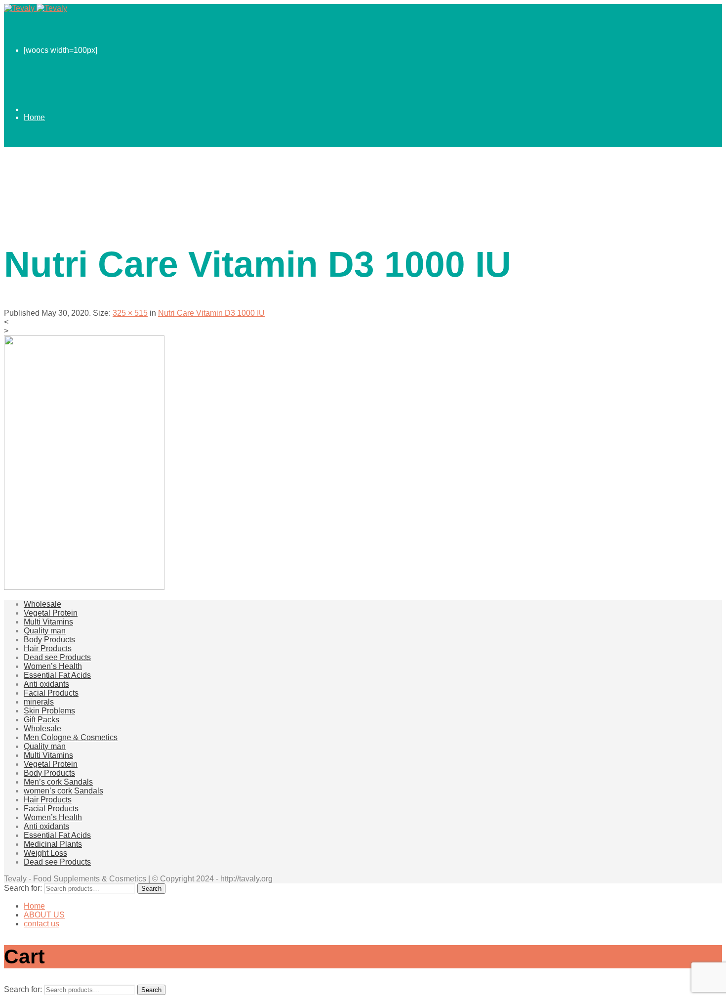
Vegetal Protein (51, 613)
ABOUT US (44, 176)
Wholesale (42, 604)
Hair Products (48, 648)
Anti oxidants (46, 684)
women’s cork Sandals (63, 791)
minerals (39, 702)
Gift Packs (41, 719)
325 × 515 (130, 313)
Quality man (45, 630)
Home (34, 117)
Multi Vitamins (48, 622)
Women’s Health (53, 666)
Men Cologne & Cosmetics (71, 737)
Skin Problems (49, 711)
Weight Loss (45, 853)
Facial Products (51, 693)
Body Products (49, 639)
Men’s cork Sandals (58, 782)
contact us (41, 236)
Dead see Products (57, 657)
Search (151, 888)
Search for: (23, 888)
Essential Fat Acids (57, 675)
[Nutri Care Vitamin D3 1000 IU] (84, 587)
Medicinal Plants (53, 844)
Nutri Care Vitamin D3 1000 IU (211, 313)
